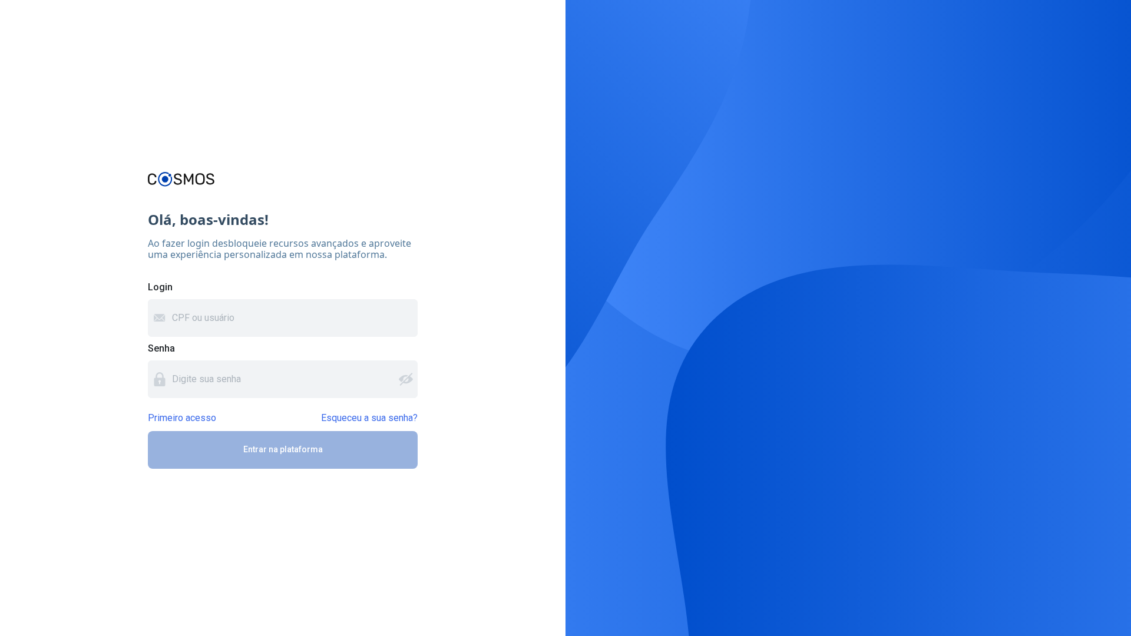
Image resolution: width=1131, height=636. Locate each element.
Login (160, 287)
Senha (161, 348)
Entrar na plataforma (283, 449)
